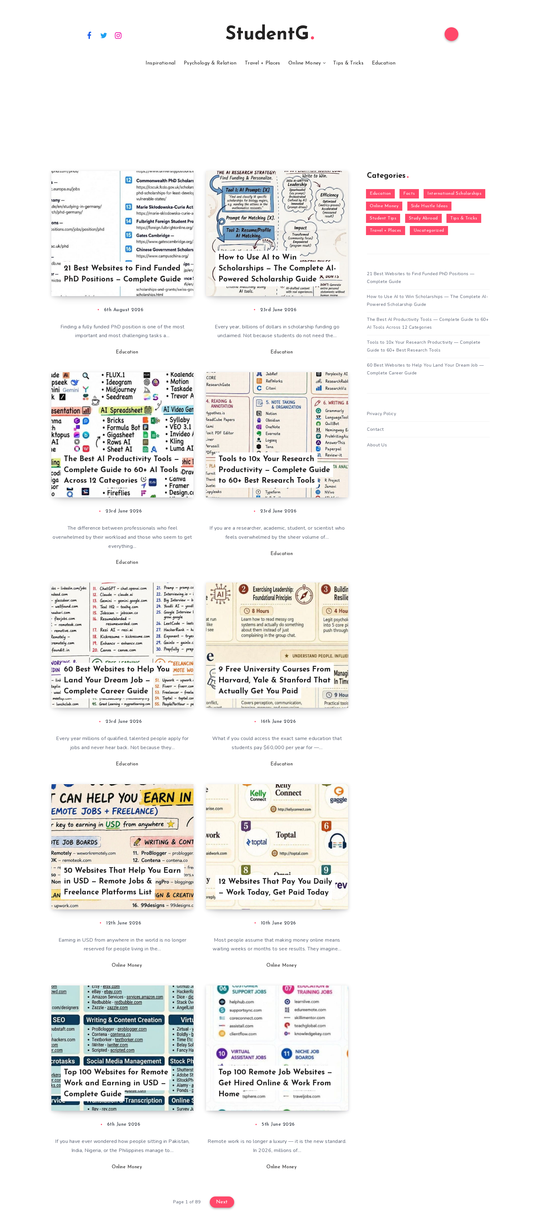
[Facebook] (89, 35)
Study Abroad (423, 218)
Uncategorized (429, 230)
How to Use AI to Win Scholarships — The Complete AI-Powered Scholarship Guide (277, 268)
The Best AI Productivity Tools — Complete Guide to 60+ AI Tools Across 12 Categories (121, 470)
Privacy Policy (381, 414)
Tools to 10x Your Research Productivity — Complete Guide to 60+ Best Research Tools (274, 470)
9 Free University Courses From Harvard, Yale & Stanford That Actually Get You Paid (275, 680)
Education (384, 63)
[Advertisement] (270, 124)
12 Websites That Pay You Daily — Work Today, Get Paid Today (275, 887)
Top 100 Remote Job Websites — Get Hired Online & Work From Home (275, 1083)
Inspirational (161, 63)
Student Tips (383, 218)
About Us (377, 445)
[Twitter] (104, 35)
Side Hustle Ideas (429, 206)
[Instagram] (118, 35)
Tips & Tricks (348, 63)
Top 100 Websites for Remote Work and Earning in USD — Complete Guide (116, 1083)
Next (222, 1202)
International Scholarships (454, 193)
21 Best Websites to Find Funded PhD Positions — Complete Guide (122, 274)
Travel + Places (262, 63)
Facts (409, 193)
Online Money (304, 63)
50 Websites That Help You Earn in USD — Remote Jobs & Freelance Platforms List (122, 882)
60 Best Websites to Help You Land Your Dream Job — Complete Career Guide (117, 680)
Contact (375, 429)
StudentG (267, 34)
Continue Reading (164, 277)
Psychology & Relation (210, 63)
